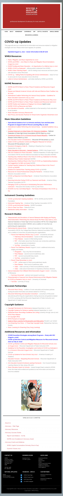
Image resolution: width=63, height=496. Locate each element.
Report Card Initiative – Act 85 (16, 436)
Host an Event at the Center (44, 463)
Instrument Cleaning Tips (15, 203)
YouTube (17, 245)
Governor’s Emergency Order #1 (17, 146)
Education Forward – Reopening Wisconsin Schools (23, 359)
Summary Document (17, 275)
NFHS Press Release (14, 314)
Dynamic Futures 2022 (14, 448)
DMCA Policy (35, 490)
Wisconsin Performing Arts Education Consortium (23, 294)
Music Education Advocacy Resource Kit (20, 112)
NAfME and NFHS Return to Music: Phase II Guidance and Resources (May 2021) (32, 100)
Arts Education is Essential (16, 108)
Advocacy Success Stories (13, 432)
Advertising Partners (42, 458)
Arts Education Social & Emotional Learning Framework (24, 363)
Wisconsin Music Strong (15, 289)
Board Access (41, 460)
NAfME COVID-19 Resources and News (20, 106)
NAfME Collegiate (6, 475)
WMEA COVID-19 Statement (17, 68)
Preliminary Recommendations (24, 237)
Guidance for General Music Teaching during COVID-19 (24, 169)
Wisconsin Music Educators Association (31, 11)
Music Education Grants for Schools (19, 367)
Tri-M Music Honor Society (8, 477)
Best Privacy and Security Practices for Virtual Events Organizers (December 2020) (33, 115)
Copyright (11, 308)
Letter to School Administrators (17, 79)
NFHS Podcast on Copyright (16, 319)
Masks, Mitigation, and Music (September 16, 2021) (23, 60)
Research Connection (43, 464)
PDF (16, 241)
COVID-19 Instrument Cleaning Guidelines (20, 199)
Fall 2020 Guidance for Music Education (20, 152)
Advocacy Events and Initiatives (14, 442)
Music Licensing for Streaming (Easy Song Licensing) (24, 327)
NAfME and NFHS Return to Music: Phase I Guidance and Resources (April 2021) (32, 102)
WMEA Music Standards (43, 466)
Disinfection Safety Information (17, 209)
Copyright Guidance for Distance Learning (20, 310)
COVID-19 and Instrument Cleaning (18, 205)
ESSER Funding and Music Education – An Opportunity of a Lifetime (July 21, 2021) (33, 66)
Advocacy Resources (11, 429)
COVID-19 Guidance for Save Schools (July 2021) (23, 354)
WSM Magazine (42, 467)
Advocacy (40, 459)
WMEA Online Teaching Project (17, 70)
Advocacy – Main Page (12, 426)
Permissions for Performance (23, 308)
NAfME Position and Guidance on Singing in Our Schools (25, 104)
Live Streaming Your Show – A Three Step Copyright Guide (25, 323)
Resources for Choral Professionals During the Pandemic (25, 172)
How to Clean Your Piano (15, 207)
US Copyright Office (14, 317)
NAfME (4, 474)
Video (16, 266)
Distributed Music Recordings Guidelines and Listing (23, 312)
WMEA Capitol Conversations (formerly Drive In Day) (23, 445)
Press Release (19, 239)
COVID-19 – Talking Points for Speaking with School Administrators (28, 75)
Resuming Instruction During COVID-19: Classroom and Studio (27, 180)
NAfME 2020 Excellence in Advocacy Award (20, 439)
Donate (40, 462)
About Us (8, 423)
